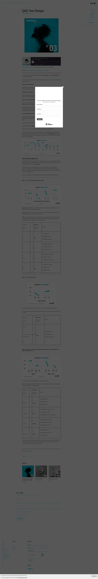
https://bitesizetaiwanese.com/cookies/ (22, 577)
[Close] (62, 87)
